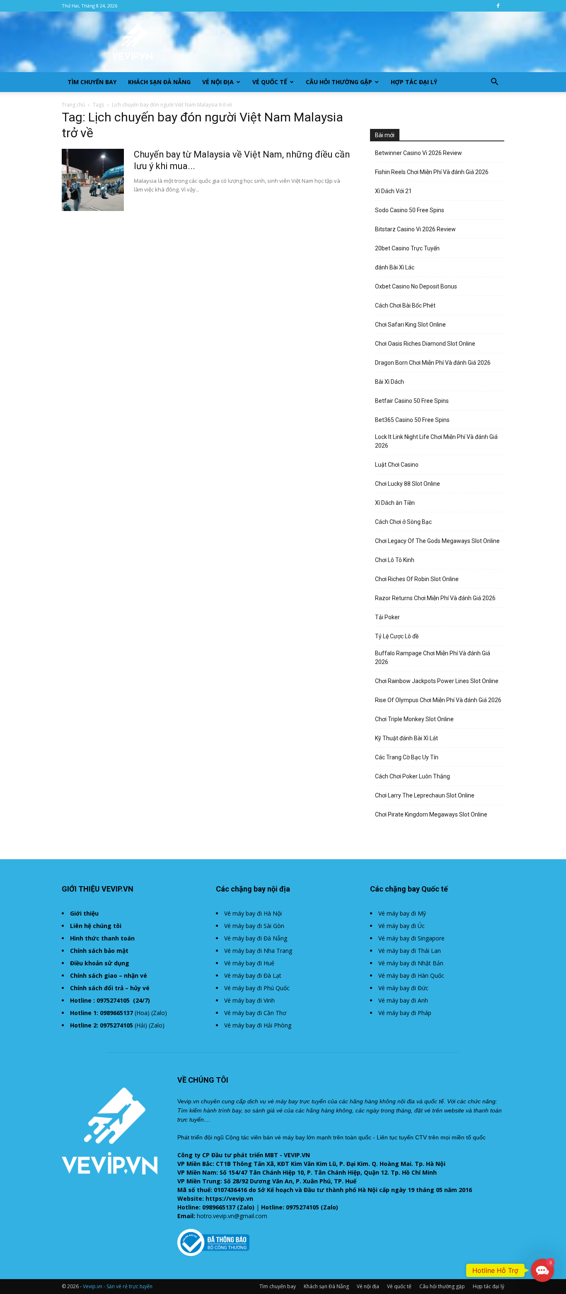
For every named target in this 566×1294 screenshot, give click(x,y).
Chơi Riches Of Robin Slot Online (417, 579)
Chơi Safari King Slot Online (410, 324)
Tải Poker (387, 617)
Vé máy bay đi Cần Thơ (255, 1013)
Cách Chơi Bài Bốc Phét (405, 305)
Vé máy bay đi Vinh (249, 1000)
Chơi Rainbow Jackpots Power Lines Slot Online (436, 681)
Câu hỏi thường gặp (339, 82)
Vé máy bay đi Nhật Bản (410, 963)
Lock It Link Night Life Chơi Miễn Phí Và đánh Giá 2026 (436, 441)
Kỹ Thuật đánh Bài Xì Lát (406, 738)
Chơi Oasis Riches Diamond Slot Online (425, 343)
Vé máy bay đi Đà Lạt (252, 975)
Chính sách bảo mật (99, 951)
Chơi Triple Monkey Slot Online (414, 719)
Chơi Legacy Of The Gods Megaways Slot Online (437, 541)
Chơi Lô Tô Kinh (394, 560)
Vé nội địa (218, 82)
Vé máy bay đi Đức (403, 988)
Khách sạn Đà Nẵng (159, 82)
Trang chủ (73, 104)
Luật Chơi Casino (396, 464)
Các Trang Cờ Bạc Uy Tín (406, 757)
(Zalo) (159, 1013)
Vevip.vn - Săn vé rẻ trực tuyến (117, 1286)
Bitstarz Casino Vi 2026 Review (415, 229)
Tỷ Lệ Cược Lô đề (396, 636)
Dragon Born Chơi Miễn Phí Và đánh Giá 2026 (433, 362)
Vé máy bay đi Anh (403, 1000)
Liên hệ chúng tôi (95, 926)
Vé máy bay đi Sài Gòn (254, 926)
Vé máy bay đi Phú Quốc (257, 988)
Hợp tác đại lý (414, 82)
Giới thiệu (84, 913)
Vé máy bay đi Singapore (411, 938)
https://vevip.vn (229, 1198)
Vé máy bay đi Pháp (404, 1013)
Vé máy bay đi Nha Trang (258, 951)
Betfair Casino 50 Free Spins (412, 400)
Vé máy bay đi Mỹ (402, 913)
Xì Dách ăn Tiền (395, 502)
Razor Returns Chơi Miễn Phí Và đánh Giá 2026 (435, 598)
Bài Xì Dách (389, 381)
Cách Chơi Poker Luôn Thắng (412, 776)
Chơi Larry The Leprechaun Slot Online (424, 795)
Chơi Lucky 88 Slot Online (407, 483)
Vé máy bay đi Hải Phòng (257, 1025)
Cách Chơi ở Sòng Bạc (403, 522)
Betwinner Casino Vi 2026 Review (418, 153)
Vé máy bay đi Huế (249, 963)
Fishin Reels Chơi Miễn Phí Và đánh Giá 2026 (432, 172)
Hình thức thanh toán (102, 938)
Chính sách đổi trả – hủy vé (110, 988)
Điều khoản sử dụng (99, 963)
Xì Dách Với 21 (393, 191)
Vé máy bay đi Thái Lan (409, 951)
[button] (494, 83)
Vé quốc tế (269, 82)
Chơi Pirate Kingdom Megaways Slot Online (431, 814)
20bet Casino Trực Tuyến (407, 248)
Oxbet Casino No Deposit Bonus (416, 286)
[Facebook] (498, 6)
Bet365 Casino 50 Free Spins (412, 420)
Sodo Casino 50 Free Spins (409, 210)
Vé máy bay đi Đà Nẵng (255, 938)
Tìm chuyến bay (92, 82)
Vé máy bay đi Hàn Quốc (411, 975)
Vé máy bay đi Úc (401, 926)
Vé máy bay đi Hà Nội (253, 913)
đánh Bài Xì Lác (394, 267)
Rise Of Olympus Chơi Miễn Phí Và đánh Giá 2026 (438, 700)
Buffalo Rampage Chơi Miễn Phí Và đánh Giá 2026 (432, 657)
